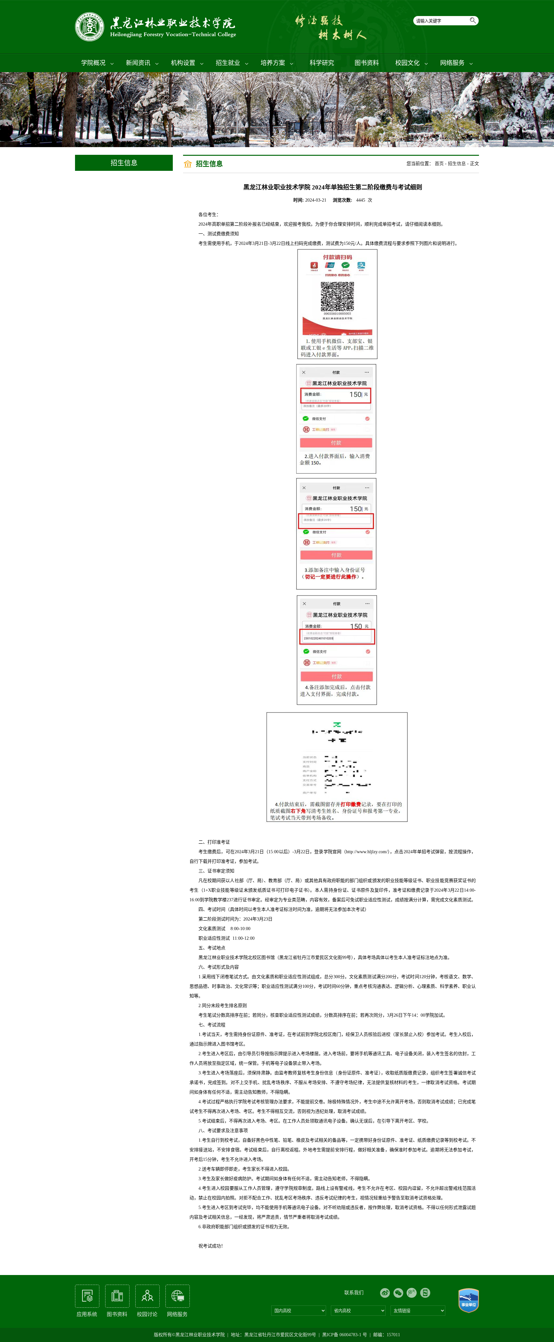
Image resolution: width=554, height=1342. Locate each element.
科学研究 (322, 63)
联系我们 (354, 1292)
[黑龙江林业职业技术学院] (156, 40)
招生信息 (457, 163)
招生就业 (229, 63)
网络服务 (453, 63)
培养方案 (274, 63)
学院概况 (94, 63)
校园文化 (408, 63)
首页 (439, 163)
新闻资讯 (139, 63)
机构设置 (184, 63)
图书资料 (367, 63)
